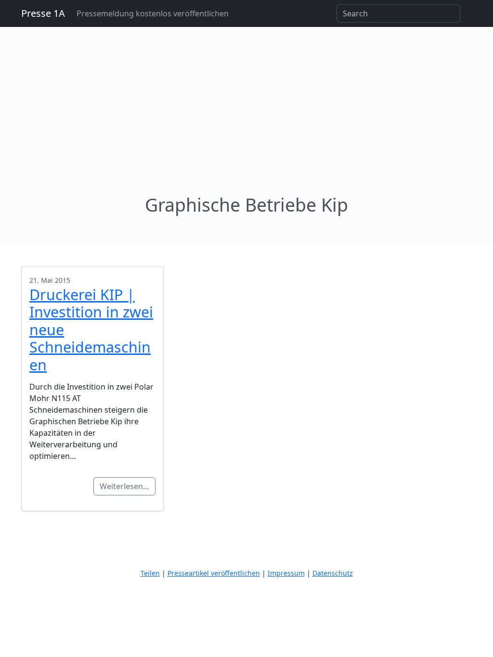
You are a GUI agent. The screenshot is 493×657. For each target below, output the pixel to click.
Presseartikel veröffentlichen (214, 573)
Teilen (150, 573)
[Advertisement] (246, 122)
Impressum (286, 573)
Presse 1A (43, 13)
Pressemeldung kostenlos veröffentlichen (153, 13)
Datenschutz (332, 573)
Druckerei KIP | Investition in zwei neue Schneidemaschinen (91, 329)
